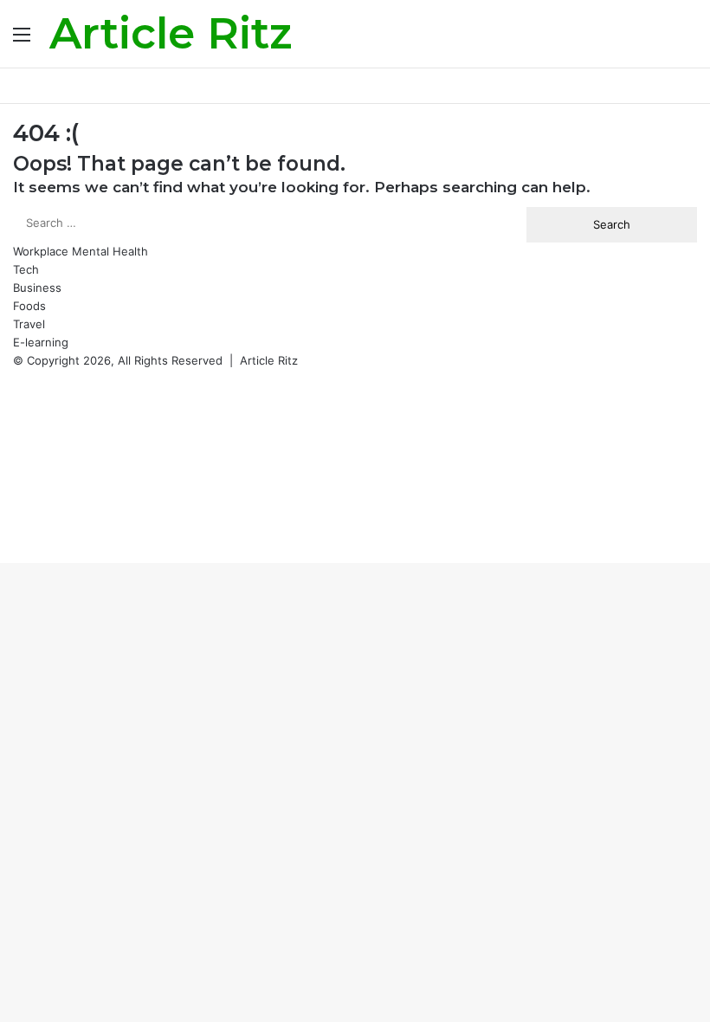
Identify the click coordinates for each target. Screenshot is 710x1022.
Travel (29, 324)
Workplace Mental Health (80, 251)
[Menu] (21, 40)
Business (37, 287)
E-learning (40, 342)
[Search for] (688, 40)
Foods (29, 306)
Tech (26, 269)
